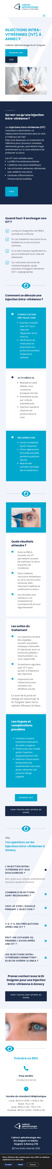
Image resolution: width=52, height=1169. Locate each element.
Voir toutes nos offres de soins (26, 810)
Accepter (8, 1165)
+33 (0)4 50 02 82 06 (26, 1080)
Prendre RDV (16, 53)
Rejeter (20, 1165)
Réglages (33, 1165)
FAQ (11, 59)
